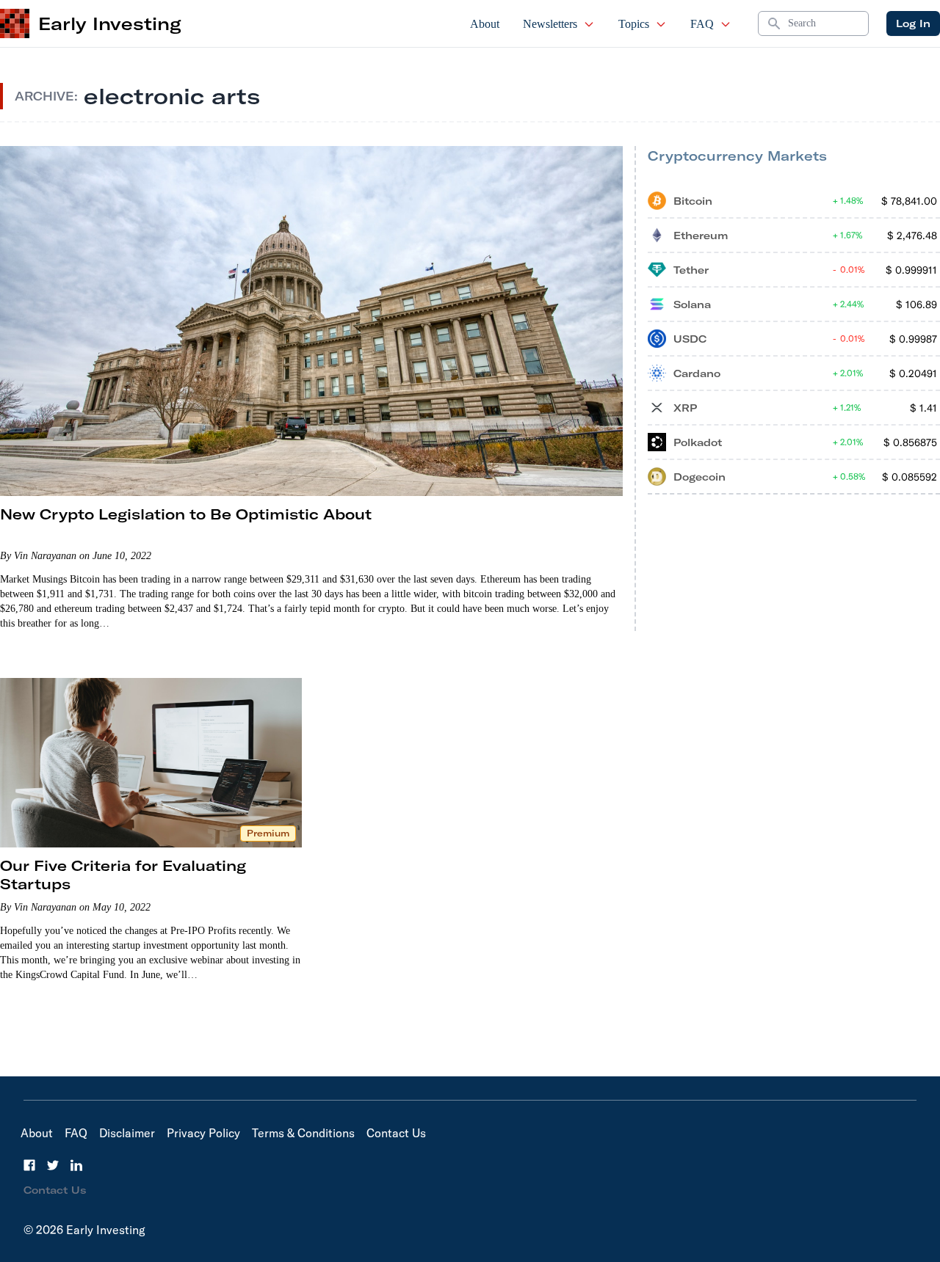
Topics (633, 24)
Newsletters (550, 24)
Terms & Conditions (303, 1133)
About (484, 24)
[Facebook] (29, 1165)
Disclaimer (127, 1133)
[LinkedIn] (76, 1165)
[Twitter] (53, 1165)
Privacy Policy (203, 1133)
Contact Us (396, 1133)
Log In (913, 23)
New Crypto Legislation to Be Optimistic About (186, 514)
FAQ (702, 24)
